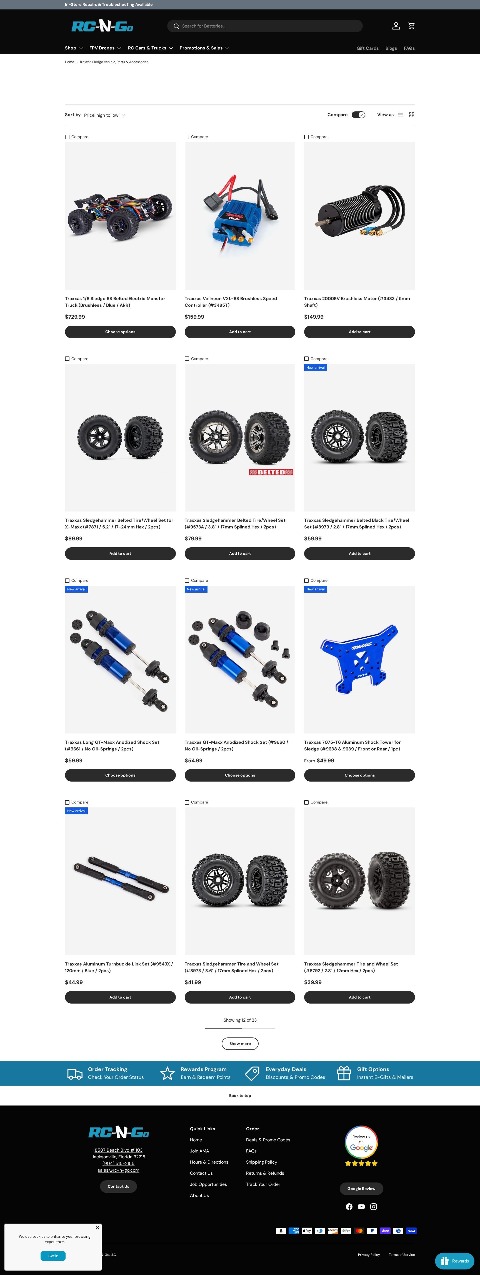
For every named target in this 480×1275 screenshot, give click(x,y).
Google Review (362, 1188)
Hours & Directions (209, 1162)
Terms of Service (402, 1254)
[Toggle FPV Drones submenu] (119, 48)
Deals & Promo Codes (268, 1140)
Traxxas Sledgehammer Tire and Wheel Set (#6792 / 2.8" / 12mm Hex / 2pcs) (351, 967)
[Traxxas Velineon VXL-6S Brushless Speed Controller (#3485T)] (240, 216)
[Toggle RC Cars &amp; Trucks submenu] (171, 48)
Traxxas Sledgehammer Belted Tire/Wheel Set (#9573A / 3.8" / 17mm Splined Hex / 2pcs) (235, 523)
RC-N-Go (102, 1254)
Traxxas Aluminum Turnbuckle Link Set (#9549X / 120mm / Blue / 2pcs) (119, 967)
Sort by (73, 115)
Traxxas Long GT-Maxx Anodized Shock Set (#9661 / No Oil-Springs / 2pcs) (112, 745)
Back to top (240, 1095)
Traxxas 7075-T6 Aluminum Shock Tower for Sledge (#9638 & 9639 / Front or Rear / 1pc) (352, 745)
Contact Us (118, 1186)
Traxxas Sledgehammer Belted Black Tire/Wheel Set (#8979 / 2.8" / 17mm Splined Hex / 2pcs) (356, 523)
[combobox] (265, 26)
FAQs (409, 48)
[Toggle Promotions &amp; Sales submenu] (227, 48)
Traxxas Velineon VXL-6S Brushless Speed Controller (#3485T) (231, 302)
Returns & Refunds (265, 1173)
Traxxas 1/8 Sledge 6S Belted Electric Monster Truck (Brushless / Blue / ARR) (115, 302)
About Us (199, 1195)
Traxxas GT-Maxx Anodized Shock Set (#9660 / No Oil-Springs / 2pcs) (236, 745)
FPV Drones (102, 48)
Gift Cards (368, 48)
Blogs (391, 48)
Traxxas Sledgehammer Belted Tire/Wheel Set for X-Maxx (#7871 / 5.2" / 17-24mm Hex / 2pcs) (119, 523)
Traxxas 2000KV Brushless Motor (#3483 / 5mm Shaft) (357, 302)
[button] (412, 26)
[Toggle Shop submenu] (80, 48)
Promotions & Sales (201, 48)
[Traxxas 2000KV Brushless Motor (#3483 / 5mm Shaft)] (359, 216)
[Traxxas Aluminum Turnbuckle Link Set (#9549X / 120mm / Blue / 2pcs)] (120, 881)
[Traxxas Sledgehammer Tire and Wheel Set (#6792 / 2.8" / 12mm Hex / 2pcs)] (359, 881)
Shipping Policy (261, 1162)
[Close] (97, 1228)
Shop (70, 48)
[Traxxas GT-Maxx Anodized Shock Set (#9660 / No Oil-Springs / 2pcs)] (240, 659)
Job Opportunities (208, 1184)
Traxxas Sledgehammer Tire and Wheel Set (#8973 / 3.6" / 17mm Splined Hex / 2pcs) (232, 967)
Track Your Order (263, 1184)
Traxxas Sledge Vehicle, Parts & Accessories (113, 62)
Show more (240, 1043)
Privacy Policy (369, 1254)
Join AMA (199, 1151)
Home (69, 62)
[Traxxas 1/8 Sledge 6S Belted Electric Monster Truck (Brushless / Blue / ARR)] (120, 216)
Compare (338, 115)
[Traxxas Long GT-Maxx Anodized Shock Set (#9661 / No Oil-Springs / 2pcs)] (120, 659)
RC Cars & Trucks (147, 48)
